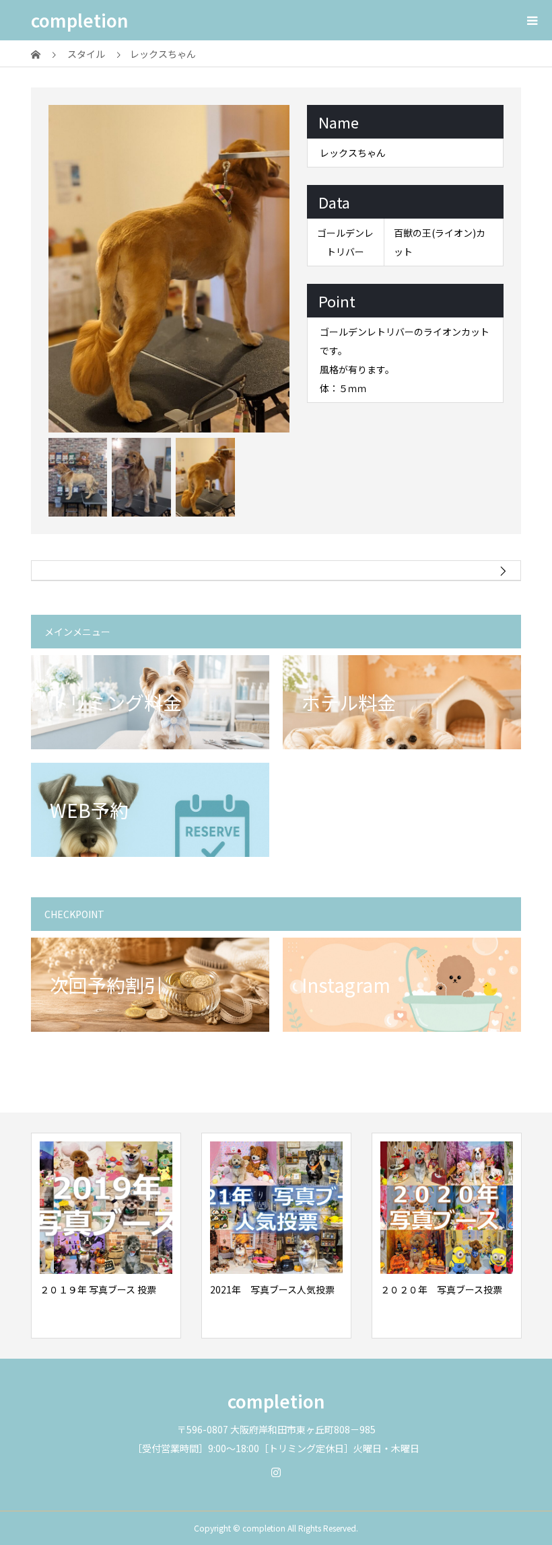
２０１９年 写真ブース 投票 (98, 1289)
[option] (169, 268)
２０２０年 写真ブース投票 (441, 1289)
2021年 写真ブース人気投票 (272, 1289)
